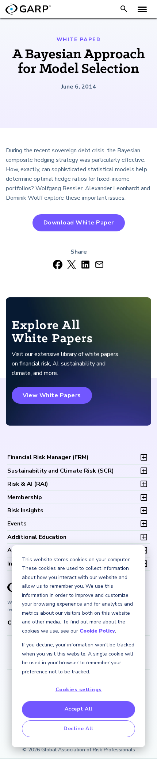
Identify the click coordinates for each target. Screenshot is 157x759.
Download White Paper (78, 223)
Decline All (78, 728)
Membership (24, 497)
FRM (48, 457)
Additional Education (36, 537)
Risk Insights (25, 510)
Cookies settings (78, 689)
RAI (27, 484)
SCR (60, 471)
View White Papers (52, 395)
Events (17, 524)
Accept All (79, 708)
